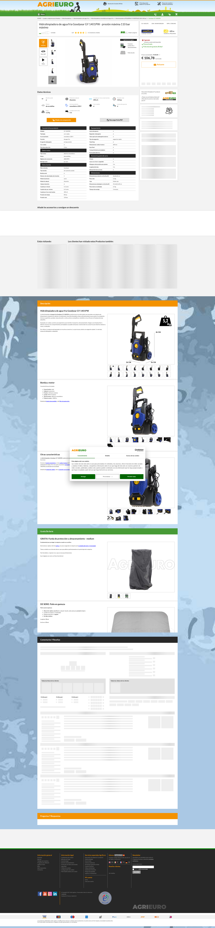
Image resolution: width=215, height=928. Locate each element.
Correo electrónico (137, 864)
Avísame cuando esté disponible (152, 42)
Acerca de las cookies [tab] (132, 455)
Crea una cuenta (89, 881)
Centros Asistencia (90, 862)
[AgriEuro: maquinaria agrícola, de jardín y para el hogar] (59, 4)
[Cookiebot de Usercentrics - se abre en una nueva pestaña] (136, 450)
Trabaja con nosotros (42, 861)
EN (112, 862)
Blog (38, 866)
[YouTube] (44, 898)
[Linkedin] (55, 898)
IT (117, 862)
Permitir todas (131, 476)
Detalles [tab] (107, 455)
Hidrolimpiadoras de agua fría (81, 18)
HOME (39, 18)
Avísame (160, 64)
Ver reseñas (112, 873)
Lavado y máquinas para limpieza (51, 18)
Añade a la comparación (63, 120)
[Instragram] (49, 898)
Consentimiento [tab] (82, 455)
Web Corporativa (41, 868)
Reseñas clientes (114, 866)
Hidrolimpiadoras (67, 18)
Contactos (40, 870)
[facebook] (39, 898)
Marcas (39, 859)
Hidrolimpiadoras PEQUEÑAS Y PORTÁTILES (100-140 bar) (131, 18)
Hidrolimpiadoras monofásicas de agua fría (102, 18)
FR (123, 862)
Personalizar (106, 476)
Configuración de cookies (67, 870)
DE (129, 862)
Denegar (83, 476)
